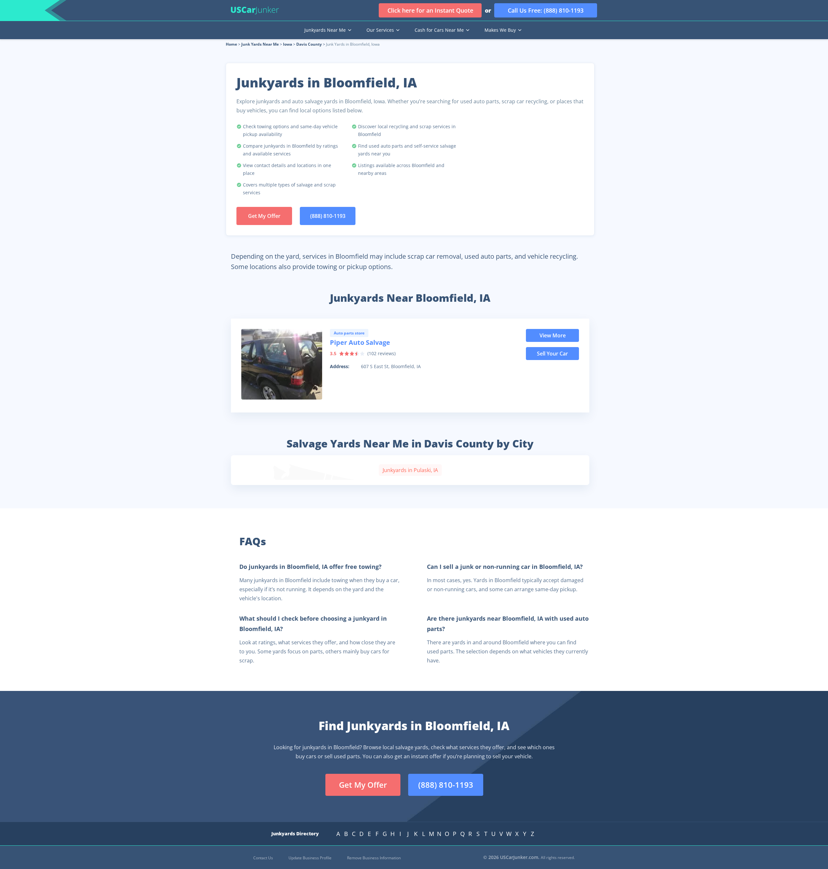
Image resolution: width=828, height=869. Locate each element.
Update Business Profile (310, 858)
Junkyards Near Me (325, 30)
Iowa (287, 44)
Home (231, 44)
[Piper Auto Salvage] (281, 364)
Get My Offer (264, 216)
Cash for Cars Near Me (439, 30)
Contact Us (263, 858)
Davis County (309, 44)
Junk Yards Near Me (260, 44)
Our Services (380, 30)
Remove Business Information (374, 858)
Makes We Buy (500, 30)
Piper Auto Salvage (360, 342)
